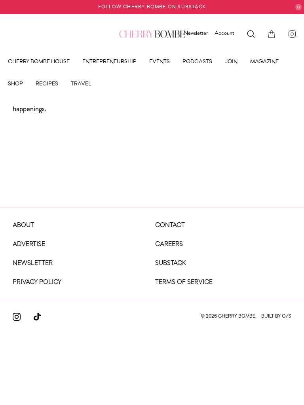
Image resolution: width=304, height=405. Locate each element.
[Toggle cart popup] (272, 34)
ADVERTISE (29, 244)
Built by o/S (276, 316)
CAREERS (169, 244)
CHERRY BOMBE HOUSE (39, 62)
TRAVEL (81, 84)
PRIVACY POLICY (37, 282)
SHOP (15, 84)
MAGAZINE (264, 62)
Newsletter (196, 33)
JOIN (231, 62)
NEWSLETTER (33, 263)
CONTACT (170, 225)
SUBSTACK (170, 263)
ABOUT (23, 225)
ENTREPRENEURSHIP (109, 62)
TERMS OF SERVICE (184, 282)
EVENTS (159, 62)
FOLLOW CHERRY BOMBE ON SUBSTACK (152, 7)
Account (224, 33)
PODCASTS (197, 62)
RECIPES (47, 84)
